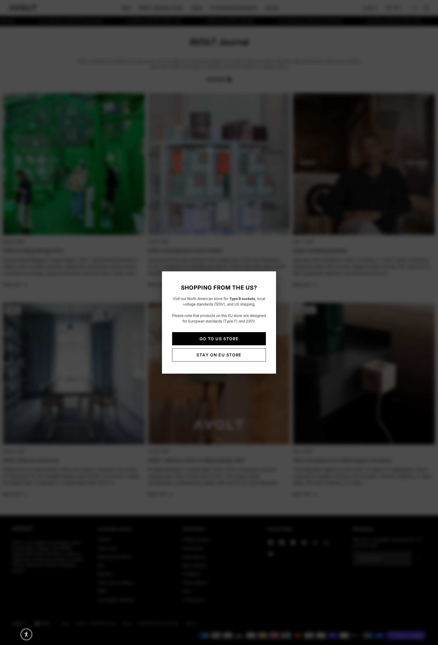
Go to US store (219, 338)
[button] (26, 634)
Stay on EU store (219, 354)
